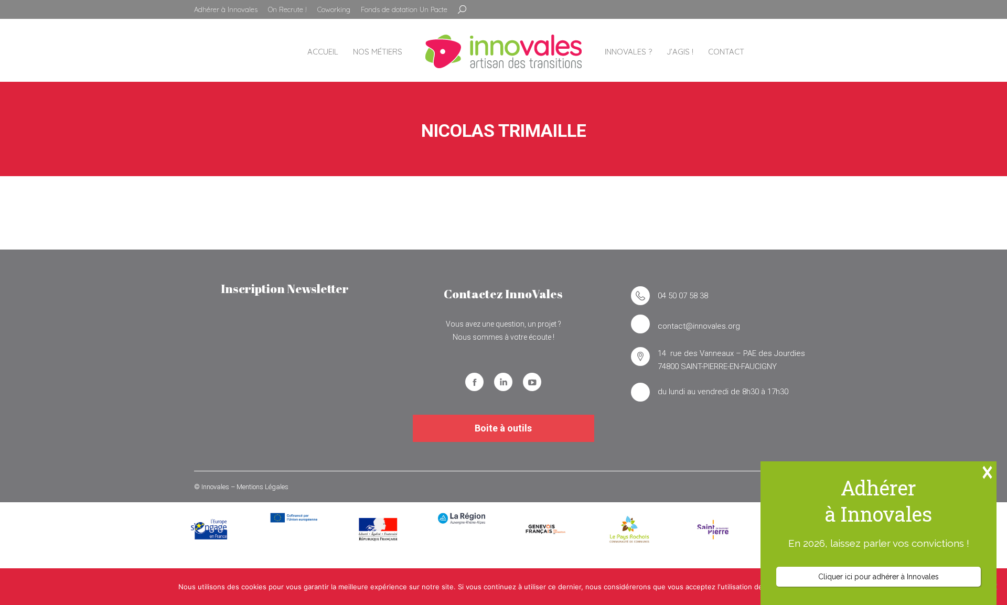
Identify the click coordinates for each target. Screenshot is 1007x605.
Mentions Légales (262, 487)
